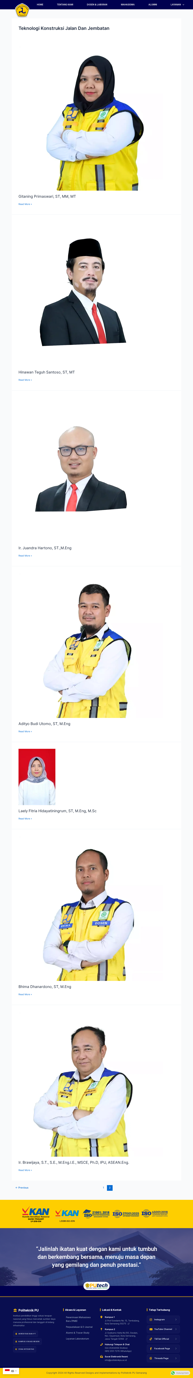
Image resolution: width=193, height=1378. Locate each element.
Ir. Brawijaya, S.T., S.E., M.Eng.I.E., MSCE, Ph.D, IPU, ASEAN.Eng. (74, 1162)
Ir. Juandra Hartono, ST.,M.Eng (45, 548)
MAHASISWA (128, 4)
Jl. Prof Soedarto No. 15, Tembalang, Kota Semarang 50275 (122, 1322)
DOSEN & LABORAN (97, 4)
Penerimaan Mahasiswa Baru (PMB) (78, 1319)
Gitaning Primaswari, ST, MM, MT (47, 196)
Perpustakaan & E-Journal (79, 1327)
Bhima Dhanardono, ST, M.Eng (45, 986)
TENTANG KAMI (65, 4)
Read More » (25, 203)
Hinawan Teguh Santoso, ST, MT (47, 372)
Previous (21, 1187)
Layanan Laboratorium (77, 1338)
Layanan (176, 4)
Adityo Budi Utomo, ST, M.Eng (44, 723)
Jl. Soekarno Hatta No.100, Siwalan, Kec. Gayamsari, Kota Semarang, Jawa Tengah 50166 (121, 1335)
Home (40, 4)
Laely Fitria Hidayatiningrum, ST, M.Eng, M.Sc (58, 811)
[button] (178, 4)
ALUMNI (152, 4)
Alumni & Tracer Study (77, 1332)
